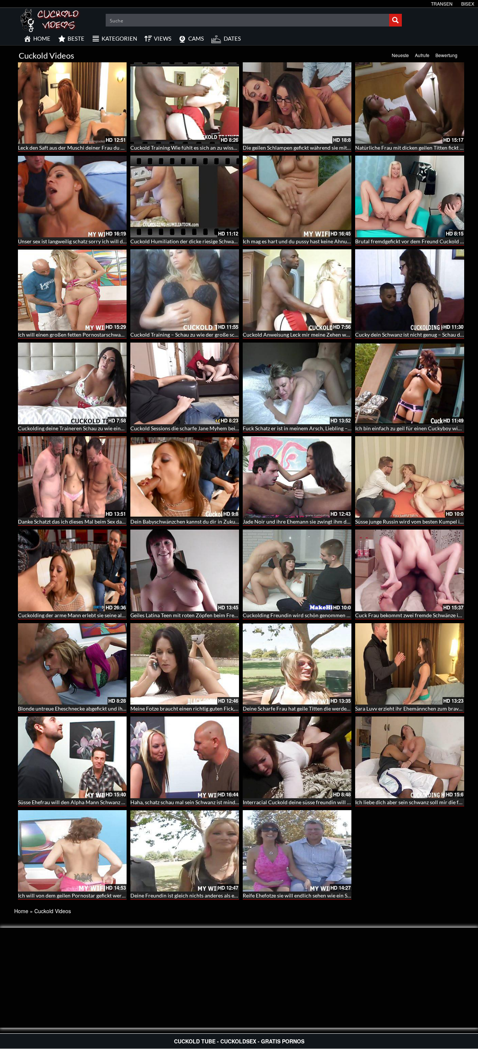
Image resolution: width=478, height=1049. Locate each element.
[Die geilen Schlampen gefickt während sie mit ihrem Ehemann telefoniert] (297, 103)
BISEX (467, 3)
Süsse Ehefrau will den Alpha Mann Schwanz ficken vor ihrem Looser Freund (106, 802)
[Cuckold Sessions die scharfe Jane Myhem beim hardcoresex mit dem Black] (184, 383)
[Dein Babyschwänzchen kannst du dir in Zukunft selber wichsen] (184, 477)
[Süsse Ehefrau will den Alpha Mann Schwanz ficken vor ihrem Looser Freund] (72, 757)
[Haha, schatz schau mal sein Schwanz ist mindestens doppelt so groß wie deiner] (184, 757)
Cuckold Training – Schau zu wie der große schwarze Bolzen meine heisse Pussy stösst (229, 334)
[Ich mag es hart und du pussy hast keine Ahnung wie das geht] (297, 196)
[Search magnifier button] (395, 20)
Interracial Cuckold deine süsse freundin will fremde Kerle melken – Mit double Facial (342, 802)
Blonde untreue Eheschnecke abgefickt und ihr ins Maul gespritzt (92, 708)
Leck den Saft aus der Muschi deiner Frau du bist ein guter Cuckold (94, 147)
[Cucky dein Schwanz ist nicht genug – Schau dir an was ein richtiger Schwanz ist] (409, 290)
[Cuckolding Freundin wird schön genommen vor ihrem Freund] (297, 570)
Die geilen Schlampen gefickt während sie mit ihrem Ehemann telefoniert (326, 147)
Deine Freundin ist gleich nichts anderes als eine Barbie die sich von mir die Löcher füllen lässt (238, 895)
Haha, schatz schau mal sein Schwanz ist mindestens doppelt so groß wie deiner (221, 802)
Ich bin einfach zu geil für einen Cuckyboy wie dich (413, 428)
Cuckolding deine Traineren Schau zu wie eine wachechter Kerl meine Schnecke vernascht (121, 428)
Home (21, 911)
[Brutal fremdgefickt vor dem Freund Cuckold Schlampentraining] (409, 196)
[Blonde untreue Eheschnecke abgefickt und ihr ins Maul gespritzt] (72, 664)
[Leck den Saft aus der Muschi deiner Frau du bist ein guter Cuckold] (72, 103)
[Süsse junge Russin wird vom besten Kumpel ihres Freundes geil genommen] (409, 477)
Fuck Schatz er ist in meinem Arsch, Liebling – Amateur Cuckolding (320, 428)
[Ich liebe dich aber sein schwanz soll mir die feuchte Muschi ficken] (409, 757)
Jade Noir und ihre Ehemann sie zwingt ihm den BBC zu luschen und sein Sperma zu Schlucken (351, 521)
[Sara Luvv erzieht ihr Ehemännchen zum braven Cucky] (409, 664)
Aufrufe (422, 55)
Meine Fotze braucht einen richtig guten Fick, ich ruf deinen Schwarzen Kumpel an (225, 708)
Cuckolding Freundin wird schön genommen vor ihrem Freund (315, 615)
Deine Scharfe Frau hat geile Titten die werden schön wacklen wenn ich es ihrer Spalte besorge (351, 708)
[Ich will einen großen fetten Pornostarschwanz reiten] (72, 290)
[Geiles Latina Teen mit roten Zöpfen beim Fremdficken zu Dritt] (184, 570)
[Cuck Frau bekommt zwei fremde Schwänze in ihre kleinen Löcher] (409, 570)
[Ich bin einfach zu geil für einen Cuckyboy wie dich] (409, 383)
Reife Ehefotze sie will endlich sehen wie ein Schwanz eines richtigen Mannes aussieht (341, 895)
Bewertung (446, 55)
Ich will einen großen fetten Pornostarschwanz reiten (79, 334)
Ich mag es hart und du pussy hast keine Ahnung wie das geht (312, 241)
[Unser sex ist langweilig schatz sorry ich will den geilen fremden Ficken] (72, 196)
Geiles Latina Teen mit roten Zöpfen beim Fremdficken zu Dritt (202, 615)
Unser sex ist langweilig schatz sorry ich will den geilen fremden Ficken (99, 241)
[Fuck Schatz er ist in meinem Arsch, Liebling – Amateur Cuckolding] (297, 383)
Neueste (400, 55)
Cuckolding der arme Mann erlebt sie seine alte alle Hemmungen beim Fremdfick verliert (120, 615)
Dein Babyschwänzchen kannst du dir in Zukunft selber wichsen (203, 521)
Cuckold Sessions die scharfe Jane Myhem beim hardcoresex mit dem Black (217, 428)
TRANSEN (442, 3)
